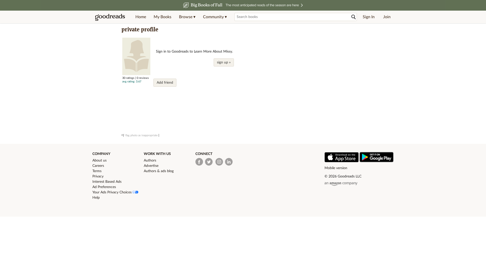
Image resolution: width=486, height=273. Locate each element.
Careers (98, 166)
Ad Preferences (104, 187)
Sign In (369, 17)
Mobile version (336, 168)
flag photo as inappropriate (141, 135)
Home (140, 17)
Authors (150, 160)
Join (387, 17)
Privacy (98, 176)
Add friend (165, 82)
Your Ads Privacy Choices (112, 192)
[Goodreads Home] (110, 17)
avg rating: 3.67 (131, 81)
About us (99, 160)
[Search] (353, 17)
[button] (187, 17)
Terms (97, 171)
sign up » (224, 62)
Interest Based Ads (107, 182)
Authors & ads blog (159, 171)
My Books (162, 17)
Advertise (151, 166)
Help (96, 197)
